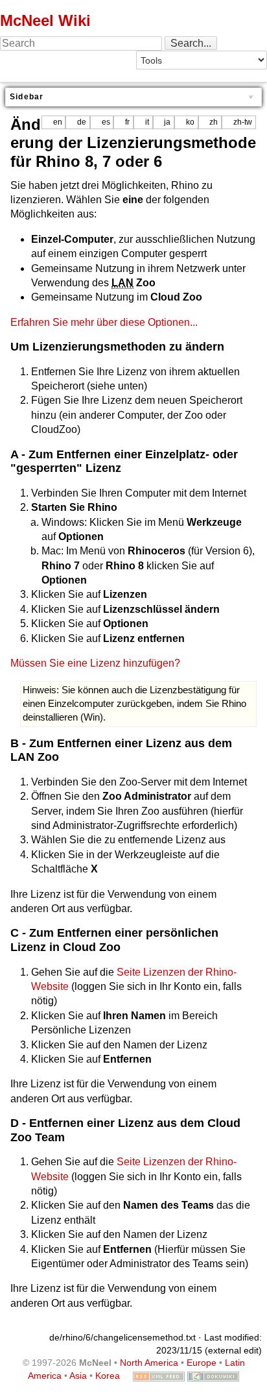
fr (127, 122)
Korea (107, 1375)
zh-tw (242, 122)
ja (167, 122)
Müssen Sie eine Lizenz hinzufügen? (95, 663)
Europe (201, 1362)
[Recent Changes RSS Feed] (159, 1375)
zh (213, 122)
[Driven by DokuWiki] (213, 1375)
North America (149, 1362)
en (57, 122)
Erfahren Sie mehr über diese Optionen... (104, 322)
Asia (78, 1375)
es (106, 122)
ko (190, 122)
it (147, 122)
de (81, 122)
